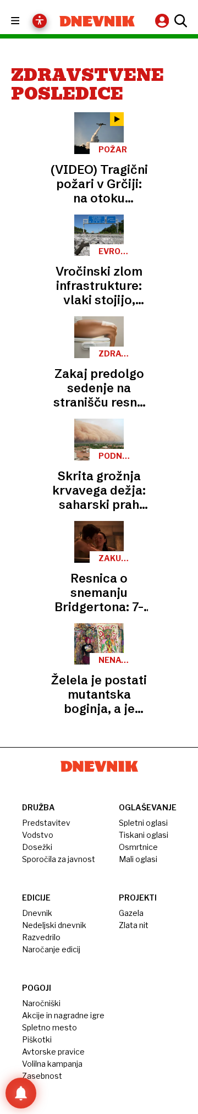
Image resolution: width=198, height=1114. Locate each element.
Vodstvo (37, 834)
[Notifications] (21, 1093)
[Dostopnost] (39, 21)
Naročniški (41, 1003)
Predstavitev (46, 822)
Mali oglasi (138, 859)
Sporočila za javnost (58, 859)
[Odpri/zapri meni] (25, 21)
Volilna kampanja (52, 1063)
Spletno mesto (49, 1027)
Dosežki (37, 847)
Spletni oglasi (143, 822)
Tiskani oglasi (143, 834)
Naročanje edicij (51, 949)
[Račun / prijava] (163, 21)
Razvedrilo (41, 937)
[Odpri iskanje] (179, 21)
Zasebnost (42, 1075)
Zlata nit (133, 925)
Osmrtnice (138, 847)
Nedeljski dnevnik (54, 925)
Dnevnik (37, 913)
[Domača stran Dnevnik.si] (97, 21)
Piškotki (37, 1039)
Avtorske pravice (53, 1051)
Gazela (131, 913)
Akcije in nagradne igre (63, 1015)
